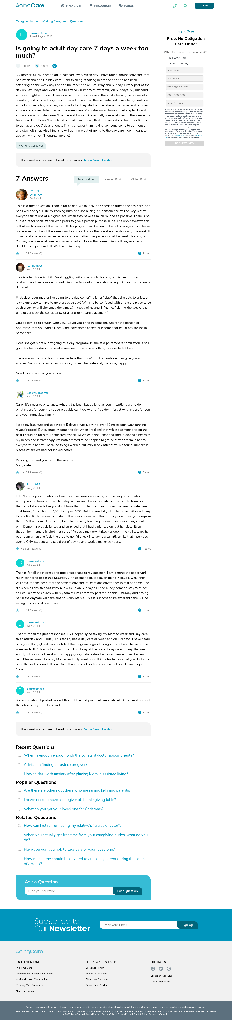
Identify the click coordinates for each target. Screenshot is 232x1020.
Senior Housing (178, 63)
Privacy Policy (179, 136)
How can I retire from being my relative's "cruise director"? (72, 825)
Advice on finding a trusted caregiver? (55, 764)
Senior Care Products (98, 985)
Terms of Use (108, 1014)
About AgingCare (160, 981)
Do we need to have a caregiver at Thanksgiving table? (70, 799)
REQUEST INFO (184, 143)
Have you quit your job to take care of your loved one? (69, 849)
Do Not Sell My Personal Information (151, 1014)
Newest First (112, 179)
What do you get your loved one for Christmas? (63, 809)
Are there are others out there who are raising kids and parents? (77, 790)
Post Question (127, 891)
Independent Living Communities (34, 973)
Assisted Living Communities (32, 979)
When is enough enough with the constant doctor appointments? (79, 755)
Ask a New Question (98, 160)
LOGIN (204, 5)
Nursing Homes (25, 991)
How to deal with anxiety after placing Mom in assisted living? (76, 774)
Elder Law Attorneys (97, 979)
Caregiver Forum (95, 968)
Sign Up (187, 925)
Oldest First (138, 179)
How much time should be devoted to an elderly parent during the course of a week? (85, 861)
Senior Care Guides (96, 973)
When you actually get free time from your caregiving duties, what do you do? (86, 837)
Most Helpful (86, 179)
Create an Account (161, 976)
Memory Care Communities (31, 985)
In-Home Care (177, 58)
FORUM (129, 6)
